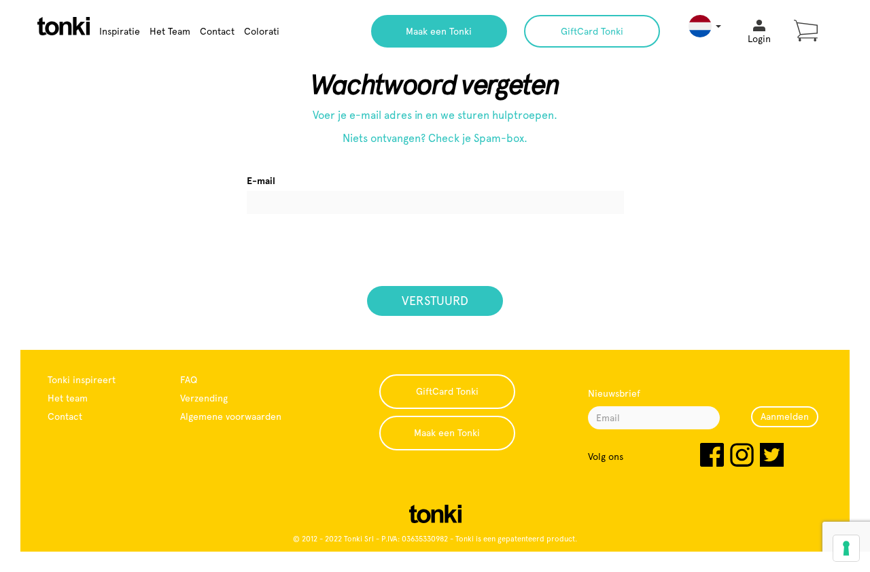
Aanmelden (785, 416)
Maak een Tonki (439, 31)
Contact (217, 31)
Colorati (261, 31)
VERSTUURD (435, 300)
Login (759, 38)
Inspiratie (119, 31)
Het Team (170, 31)
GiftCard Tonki (592, 31)
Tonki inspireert (82, 379)
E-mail (261, 180)
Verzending (204, 398)
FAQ (188, 379)
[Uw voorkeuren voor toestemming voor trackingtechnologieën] (846, 548)
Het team (68, 398)
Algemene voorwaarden (230, 416)
